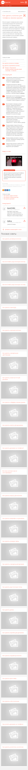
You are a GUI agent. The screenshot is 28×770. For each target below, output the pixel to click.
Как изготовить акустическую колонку (13, 261)
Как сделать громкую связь (10, 541)
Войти (22, 2)
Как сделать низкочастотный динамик (11, 378)
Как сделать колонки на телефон (10, 63)
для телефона (18, 97)
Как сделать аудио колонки (10, 195)
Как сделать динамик (9, 199)
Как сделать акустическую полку (12, 587)
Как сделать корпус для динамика (12, 425)
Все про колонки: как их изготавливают (9, 472)
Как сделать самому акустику (11, 197)
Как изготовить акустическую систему (13, 284)
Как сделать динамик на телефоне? (13, 448)
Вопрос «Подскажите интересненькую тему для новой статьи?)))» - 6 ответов (13, 69)
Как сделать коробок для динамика (13, 633)
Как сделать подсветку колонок (11, 655)
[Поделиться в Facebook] (7, 190)
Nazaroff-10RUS (11, 208)
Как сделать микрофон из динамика (13, 518)
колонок (22, 93)
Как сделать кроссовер (9, 678)
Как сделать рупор (8, 610)
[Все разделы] (26, 2)
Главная (2, 5)
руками (17, 81)
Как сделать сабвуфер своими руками (13, 402)
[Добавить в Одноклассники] (3, 190)
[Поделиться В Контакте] (5, 190)
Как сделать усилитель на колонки (12, 747)
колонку (9, 90)
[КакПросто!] (5, 2)
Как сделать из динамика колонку (10, 65)
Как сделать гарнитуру (9, 307)
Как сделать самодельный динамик (13, 564)
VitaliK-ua (9, 221)
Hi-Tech (6, 5)
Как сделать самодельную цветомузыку (10, 354)
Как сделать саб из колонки (10, 701)
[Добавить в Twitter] (9, 190)
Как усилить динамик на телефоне (12, 724)
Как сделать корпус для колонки (12, 495)
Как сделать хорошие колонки (11, 330)
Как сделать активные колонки (11, 239)
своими (13, 81)
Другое (10, 5)
